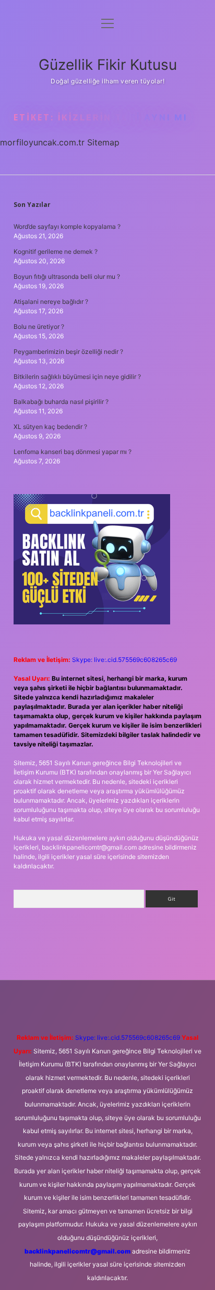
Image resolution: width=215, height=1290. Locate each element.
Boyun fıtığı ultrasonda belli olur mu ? (67, 276)
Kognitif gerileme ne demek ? (56, 251)
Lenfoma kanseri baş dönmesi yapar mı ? (73, 452)
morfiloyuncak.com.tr (42, 142)
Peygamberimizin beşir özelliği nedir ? (68, 351)
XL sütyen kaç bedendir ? (50, 427)
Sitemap (103, 142)
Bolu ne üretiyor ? (39, 326)
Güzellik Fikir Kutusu (108, 64)
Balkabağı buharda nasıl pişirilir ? (61, 402)
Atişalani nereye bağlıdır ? (51, 301)
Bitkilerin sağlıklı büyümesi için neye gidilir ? (77, 376)
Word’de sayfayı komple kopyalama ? (67, 226)
